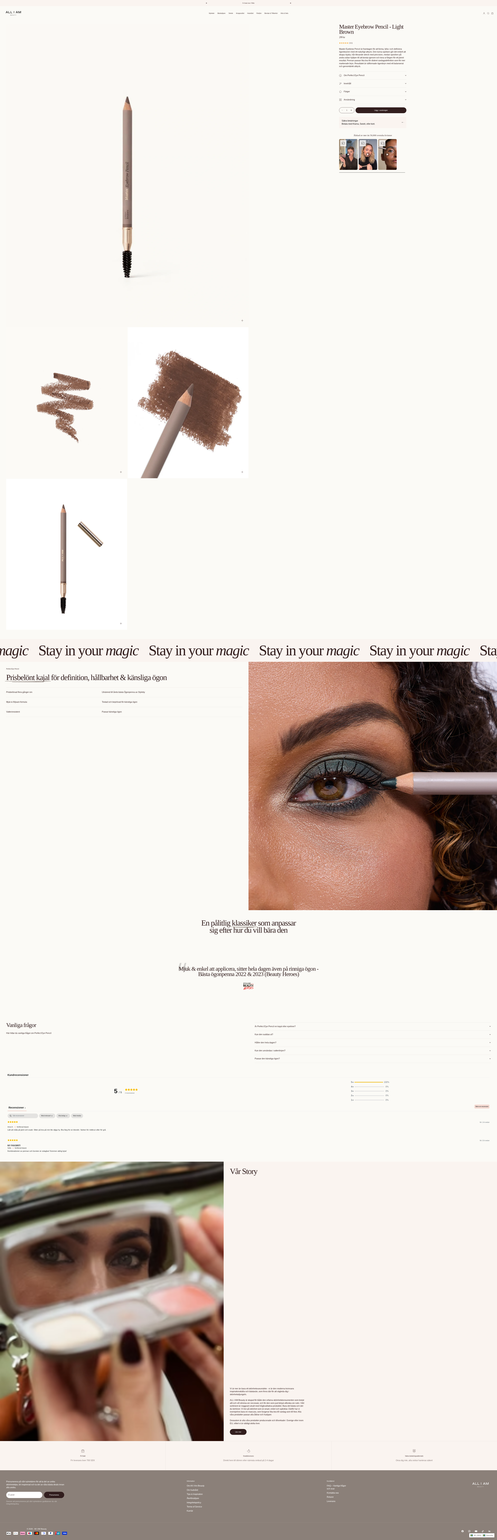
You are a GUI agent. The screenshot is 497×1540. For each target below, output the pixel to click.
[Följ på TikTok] (482, 1531)
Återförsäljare (193, 1498)
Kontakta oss (333, 1493)
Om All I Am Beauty (195, 1486)
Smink (231, 13)
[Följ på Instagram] (469, 1531)
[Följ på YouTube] (476, 1531)
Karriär (190, 1511)
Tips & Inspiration (195, 1494)
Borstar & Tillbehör (271, 13)
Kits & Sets (284, 13)
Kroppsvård (240, 13)
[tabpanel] (248, 1134)
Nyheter (211, 13)
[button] (370, 1082)
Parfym (259, 13)
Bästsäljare (221, 13)
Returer (330, 1497)
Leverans (331, 1501)
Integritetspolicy (194, 1502)
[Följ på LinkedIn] (489, 1531)
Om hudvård (192, 1490)
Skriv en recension (481, 1106)
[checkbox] (77, 1116)
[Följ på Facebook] (462, 1531)
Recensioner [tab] (17, 1107)
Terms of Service (194, 1507)
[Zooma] (242, 320)
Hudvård (250, 13)
